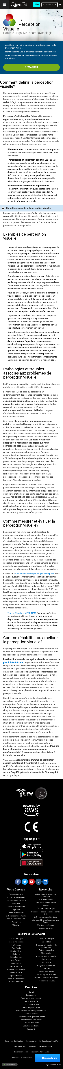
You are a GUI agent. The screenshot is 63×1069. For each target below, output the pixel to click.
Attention (16, 925)
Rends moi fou (16, 967)
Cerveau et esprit (16, 894)
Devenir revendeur (21, 1052)
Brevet (31, 992)
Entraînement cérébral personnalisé (31, 1011)
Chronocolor (46, 953)
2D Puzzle (46, 962)
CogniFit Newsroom (18, 1046)
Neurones (16, 904)
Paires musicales (46, 950)
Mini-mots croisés (16, 942)
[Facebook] (18, 882)
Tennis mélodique (46, 939)
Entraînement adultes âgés (45, 917)
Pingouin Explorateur (46, 966)
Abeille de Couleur (46, 972)
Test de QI (31, 1029)
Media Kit (32, 1046)
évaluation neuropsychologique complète (34, 573)
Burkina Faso (10, 1064)
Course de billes (16, 982)
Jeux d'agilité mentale (46, 975)
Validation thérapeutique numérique (45, 895)
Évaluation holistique (46, 909)
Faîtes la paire (16, 973)
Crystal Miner (16, 951)
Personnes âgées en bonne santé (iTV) (45, 913)
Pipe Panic (16, 948)
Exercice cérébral (31, 1001)
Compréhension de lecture (31, 1020)
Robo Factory (16, 957)
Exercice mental (31, 1014)
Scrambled (46, 942)
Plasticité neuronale (16, 907)
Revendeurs (31, 995)
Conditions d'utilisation (14, 1041)
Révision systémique (45, 925)
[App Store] (31, 846)
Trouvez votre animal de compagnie (46, 946)
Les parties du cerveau (16, 901)
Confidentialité (31, 1041)
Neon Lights (16, 963)
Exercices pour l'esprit (31, 1007)
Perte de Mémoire (16, 913)
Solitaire (16, 954)
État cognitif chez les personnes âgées (45, 921)
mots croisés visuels (16, 969)
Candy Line (46, 959)
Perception (16, 922)
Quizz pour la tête (31, 1005)
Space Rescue (16, 976)
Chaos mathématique (16, 979)
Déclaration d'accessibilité (22, 1057)
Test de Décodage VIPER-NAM (21, 613)
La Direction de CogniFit (48, 1041)
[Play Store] (31, 854)
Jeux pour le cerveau (46, 981)
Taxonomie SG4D (45, 928)
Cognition (16, 910)
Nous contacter (37, 1052)
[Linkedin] (45, 882)
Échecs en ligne (16, 939)
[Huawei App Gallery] (31, 862)
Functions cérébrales (16, 919)
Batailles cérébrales (31, 1026)
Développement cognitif (31, 998)
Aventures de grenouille (46, 956)
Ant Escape (16, 960)
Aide (47, 1052)
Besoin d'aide (49, 1057)
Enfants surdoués (31, 1023)
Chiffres (46, 969)
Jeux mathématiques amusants (31, 1017)
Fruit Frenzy (16, 945)
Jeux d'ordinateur (45, 900)
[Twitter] (24, 882)
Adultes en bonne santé (45, 903)
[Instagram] (38, 882)
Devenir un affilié (45, 1046)
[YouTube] (31, 882)
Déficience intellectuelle (16, 916)
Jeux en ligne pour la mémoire (46, 978)
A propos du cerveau (16, 898)
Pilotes (46, 906)
